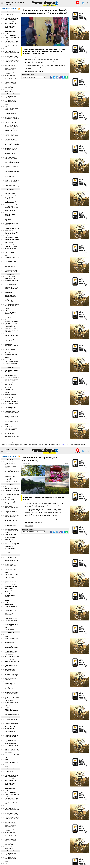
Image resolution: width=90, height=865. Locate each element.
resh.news (62, 444)
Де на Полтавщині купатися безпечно (11, 404)
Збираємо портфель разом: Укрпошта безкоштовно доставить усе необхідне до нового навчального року (11, 124)
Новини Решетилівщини (8, 9)
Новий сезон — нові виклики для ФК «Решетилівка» (12, 34)
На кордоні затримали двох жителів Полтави (11, 639)
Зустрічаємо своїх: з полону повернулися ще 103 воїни (11, 236)
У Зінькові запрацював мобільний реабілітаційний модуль (11, 647)
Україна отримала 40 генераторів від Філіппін (11, 540)
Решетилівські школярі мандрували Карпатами (10, 400)
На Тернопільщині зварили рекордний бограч (11, 201)
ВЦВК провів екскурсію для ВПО (11, 45)
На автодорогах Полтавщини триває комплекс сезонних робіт (12, 756)
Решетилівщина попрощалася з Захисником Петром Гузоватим (12, 214)
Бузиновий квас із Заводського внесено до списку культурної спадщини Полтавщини (10, 294)
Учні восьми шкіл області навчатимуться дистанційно (11, 374)
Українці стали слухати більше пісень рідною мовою (12, 515)
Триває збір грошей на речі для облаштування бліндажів (12, 512)
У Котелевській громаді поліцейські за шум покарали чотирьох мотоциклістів (11, 742)
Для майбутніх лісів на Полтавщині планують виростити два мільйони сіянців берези (11, 502)
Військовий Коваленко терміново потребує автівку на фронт (11, 135)
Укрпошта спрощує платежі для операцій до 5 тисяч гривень (11, 520)
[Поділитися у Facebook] (51, 77)
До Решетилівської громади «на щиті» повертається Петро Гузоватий (12, 312)
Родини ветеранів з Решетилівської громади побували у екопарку (11, 232)
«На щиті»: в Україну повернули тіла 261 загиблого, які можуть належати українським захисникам (12, 730)
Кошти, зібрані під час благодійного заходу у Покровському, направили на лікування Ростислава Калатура (11, 464)
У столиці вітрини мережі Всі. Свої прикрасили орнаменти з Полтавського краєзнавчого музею (12, 102)
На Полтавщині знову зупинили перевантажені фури (12, 643)
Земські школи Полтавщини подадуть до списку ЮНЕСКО (12, 227)
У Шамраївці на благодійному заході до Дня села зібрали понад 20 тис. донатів (12, 379)
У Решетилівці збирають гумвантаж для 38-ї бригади (11, 157)
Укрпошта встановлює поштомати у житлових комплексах (10, 565)
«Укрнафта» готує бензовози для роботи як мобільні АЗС (11, 675)
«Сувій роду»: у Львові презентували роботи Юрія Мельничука (11, 330)
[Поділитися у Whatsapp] (66, 77)
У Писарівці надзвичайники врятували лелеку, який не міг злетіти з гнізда (11, 725)
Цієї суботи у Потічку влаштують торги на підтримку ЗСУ (10, 300)
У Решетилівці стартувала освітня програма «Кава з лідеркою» (11, 113)
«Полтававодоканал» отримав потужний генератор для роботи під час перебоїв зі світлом (12, 306)
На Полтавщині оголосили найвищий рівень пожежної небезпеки (11, 356)
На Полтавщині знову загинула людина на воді (12, 258)
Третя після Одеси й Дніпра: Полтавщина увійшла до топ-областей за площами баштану (12, 576)
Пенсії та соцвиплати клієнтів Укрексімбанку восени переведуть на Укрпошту (12, 658)
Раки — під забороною (10, 548)
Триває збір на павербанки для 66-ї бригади (12, 316)
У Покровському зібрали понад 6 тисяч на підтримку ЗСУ (12, 245)
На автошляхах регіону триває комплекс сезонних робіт (11, 335)
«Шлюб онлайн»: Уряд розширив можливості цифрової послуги (10, 670)
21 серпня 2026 (25, 463)
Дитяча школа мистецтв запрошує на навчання (10, 249)
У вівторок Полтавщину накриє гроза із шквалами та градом (12, 360)
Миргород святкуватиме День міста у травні (12, 38)
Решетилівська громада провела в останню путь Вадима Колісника (10, 396)
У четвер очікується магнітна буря (11, 166)
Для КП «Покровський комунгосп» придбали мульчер (10, 595)
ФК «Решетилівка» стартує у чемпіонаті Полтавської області (11, 626)
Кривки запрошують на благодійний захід (10, 30)
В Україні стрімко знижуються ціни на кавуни (12, 223)
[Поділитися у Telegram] (57, 77)
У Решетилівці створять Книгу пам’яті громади (10, 262)
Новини (8, 2)
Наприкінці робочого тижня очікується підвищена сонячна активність (12, 704)
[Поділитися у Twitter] (54, 77)
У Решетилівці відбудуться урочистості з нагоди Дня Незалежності (11, 130)
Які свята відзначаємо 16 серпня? (10, 551)
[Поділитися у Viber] (60, 77)
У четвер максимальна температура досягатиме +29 (12, 186)
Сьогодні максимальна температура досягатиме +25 (12, 713)
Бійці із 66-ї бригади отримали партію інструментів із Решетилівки (11, 709)
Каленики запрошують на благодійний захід (10, 192)
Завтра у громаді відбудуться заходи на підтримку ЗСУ (12, 662)
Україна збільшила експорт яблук (11, 666)
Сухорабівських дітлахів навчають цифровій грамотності (10, 197)
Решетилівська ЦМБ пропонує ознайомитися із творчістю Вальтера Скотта (12, 545)
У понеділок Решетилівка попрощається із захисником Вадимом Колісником (12, 536)
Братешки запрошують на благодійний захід (10, 97)
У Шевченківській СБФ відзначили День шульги (11, 585)
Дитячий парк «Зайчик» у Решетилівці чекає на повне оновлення (12, 162)
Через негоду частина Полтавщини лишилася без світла (11, 254)
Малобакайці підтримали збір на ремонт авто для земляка (12, 42)
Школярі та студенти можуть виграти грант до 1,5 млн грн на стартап (12, 144)
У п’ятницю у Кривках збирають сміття (10, 90)
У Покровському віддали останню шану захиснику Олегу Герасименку (11, 653)
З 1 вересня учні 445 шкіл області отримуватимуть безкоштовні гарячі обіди (11, 325)
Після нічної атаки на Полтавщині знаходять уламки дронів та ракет (11, 176)
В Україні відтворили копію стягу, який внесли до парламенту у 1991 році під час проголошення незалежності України (12, 207)
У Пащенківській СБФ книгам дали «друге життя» (12, 277)
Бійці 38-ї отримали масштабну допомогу (10, 603)
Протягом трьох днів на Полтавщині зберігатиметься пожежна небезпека (11, 78)
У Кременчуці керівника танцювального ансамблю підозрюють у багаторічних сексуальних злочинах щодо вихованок (11, 287)
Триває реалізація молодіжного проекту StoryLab (10, 391)
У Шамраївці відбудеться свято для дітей (11, 720)
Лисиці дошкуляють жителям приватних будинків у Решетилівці (12, 241)
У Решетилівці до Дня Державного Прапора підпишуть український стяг (11, 153)
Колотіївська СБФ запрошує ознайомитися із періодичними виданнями (12, 118)
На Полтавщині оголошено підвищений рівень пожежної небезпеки (11, 694)
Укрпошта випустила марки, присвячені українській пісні (11, 57)
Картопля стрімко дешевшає (11, 48)
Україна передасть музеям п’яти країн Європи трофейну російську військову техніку (11, 507)
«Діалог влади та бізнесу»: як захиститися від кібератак (11, 320)
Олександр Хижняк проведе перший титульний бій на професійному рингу (11, 19)
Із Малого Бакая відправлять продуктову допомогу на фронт (11, 340)
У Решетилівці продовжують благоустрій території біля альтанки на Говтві (12, 61)
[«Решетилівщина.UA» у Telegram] (83, 3)
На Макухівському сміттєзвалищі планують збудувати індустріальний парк (12, 761)
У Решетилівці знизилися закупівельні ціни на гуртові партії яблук (11, 416)
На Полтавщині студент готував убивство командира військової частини (11, 108)
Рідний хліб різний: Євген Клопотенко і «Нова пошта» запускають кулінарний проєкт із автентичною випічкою (12, 559)
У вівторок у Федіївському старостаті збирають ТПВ (11, 364)
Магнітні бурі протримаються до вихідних (11, 72)
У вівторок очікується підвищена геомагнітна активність (10, 351)
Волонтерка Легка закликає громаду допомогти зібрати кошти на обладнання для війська (11, 422)
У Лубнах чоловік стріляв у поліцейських (11, 607)
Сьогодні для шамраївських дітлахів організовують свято (11, 617)
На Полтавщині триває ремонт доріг (12, 281)
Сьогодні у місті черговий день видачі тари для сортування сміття (12, 182)
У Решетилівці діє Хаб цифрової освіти (10, 408)
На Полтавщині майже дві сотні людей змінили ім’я (11, 148)
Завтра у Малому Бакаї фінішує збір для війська (10, 83)
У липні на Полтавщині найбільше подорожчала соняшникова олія (10, 525)
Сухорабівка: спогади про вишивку (11, 599)
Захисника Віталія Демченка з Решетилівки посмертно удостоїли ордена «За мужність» (11, 477)
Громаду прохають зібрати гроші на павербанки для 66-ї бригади (12, 531)
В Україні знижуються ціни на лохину (11, 765)
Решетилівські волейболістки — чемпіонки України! (11, 346)
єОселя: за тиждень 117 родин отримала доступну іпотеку (12, 487)
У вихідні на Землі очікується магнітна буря (11, 621)
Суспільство (29, 525)
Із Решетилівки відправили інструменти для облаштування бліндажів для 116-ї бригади (12, 385)
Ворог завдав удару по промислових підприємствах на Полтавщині (12, 435)
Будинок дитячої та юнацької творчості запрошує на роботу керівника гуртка (12, 751)
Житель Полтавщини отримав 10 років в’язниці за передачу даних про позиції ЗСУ (12, 699)
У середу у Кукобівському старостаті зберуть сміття (11, 271)
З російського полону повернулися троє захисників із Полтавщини (12, 171)
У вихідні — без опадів (10, 629)
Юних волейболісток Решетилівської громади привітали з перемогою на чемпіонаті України (11, 67)
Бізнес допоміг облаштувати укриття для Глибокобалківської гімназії (12, 219)
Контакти (8, 4)
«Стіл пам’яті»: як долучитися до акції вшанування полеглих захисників (12, 496)
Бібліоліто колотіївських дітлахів (11, 635)
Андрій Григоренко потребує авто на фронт (11, 746)
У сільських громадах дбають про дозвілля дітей (12, 491)
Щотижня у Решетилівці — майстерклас (11, 678)
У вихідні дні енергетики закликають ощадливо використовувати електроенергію (10, 612)
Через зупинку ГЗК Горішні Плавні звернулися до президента (11, 688)
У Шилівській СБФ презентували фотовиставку (12, 15)
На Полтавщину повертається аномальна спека (12, 86)
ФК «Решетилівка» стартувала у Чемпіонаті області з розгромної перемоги (11, 429)
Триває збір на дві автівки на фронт (11, 581)
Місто (12, 2)
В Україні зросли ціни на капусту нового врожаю (11, 140)
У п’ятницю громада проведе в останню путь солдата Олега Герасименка (12, 736)
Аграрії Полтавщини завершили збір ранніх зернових (10, 590)
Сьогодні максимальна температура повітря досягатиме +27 (10, 266)
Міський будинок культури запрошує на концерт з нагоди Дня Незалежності (12, 52)
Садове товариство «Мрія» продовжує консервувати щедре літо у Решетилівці (11, 683)
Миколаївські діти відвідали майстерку (11, 370)
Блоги (17, 2)
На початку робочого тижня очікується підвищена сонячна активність (12, 471)
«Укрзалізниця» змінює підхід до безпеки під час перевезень (12, 411)
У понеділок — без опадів (11, 481)
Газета (22, 2)
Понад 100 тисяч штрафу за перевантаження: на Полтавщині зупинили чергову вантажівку (11, 25)
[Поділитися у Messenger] (63, 77)
